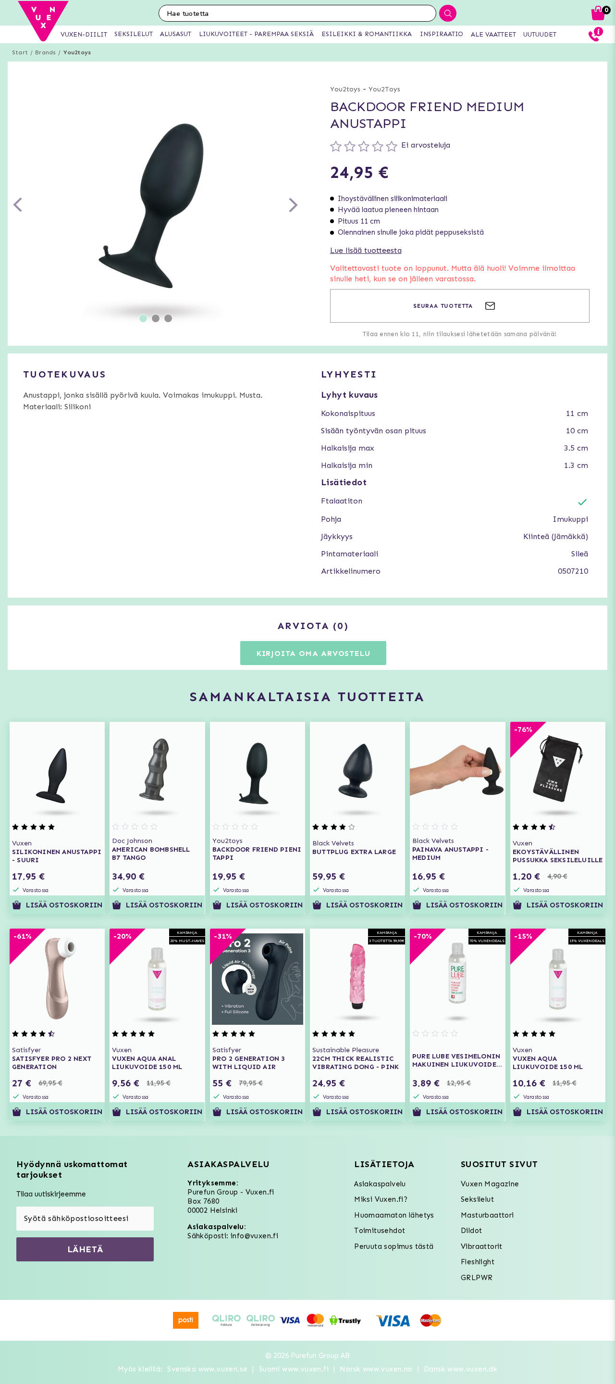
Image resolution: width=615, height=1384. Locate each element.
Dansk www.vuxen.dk (460, 1369)
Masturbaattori (487, 1215)
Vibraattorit (482, 1246)
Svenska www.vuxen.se (207, 1369)
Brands (45, 52)
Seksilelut (477, 1199)
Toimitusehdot (379, 1230)
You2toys (77, 52)
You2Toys (384, 89)
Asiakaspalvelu (380, 1184)
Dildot (471, 1230)
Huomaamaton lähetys (394, 1215)
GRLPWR (476, 1277)
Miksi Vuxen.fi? (380, 1199)
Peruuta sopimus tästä (393, 1246)
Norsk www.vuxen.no (376, 1369)
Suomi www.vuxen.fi (294, 1369)
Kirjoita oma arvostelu (313, 653)
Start (20, 52)
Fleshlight (477, 1262)
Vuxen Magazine (490, 1184)
